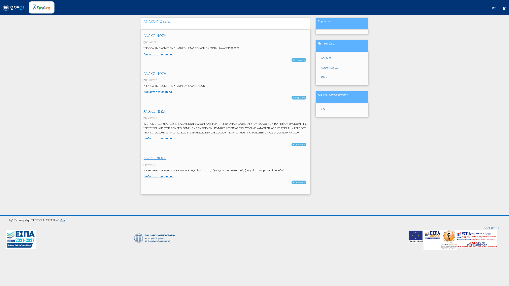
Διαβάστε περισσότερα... (159, 54)
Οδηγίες (326, 77)
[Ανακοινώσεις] (494, 7)
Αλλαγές (326, 58)
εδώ (62, 220)
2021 (324, 109)
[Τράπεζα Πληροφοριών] (504, 7)
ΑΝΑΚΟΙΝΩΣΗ (155, 35)
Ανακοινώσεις (299, 59)
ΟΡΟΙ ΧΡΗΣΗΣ (492, 228)
